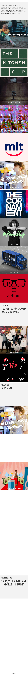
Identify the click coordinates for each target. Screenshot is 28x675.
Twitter (15, 17)
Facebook (12, 17)
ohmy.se (14, 673)
